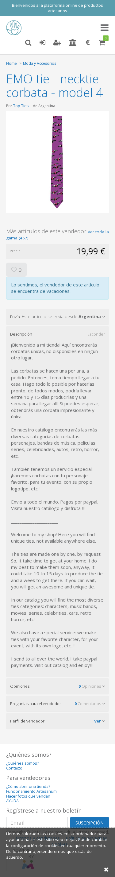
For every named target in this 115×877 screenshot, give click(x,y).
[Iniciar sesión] (42, 42)
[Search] (28, 42)
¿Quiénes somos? (22, 763)
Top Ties (21, 105)
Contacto (14, 768)
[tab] (57, 316)
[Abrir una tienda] (73, 42)
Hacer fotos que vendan (28, 796)
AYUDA (12, 800)
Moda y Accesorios (39, 63)
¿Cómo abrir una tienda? (28, 786)
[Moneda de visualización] (88, 42)
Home (11, 63)
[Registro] (57, 42)
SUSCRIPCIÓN (89, 823)
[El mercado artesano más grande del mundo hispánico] (15, 27)
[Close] (106, 869)
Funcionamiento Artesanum (31, 791)
